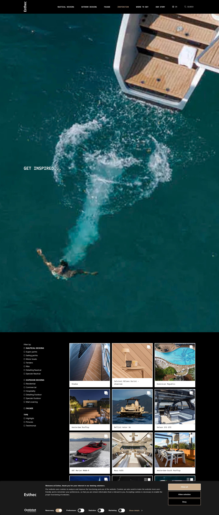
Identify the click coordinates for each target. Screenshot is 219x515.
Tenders (29, 362)
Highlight (30, 418)
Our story (160, 7)
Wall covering (32, 402)
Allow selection (184, 494)
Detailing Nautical (33, 370)
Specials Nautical (33, 373)
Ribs (28, 366)
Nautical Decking (66, 7)
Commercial (31, 387)
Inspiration (123, 7)
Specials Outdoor (33, 398)
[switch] (81, 510)
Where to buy (142, 7)
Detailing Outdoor (34, 394)
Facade (107, 7)
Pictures (29, 422)
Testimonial (31, 425)
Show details (134, 510)
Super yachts (31, 352)
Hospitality (30, 391)
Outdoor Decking (89, 7)
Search (190, 7)
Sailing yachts (32, 355)
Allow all (184, 487)
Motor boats (31, 359)
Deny (184, 502)
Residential (30, 383)
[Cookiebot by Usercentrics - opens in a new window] (30, 510)
